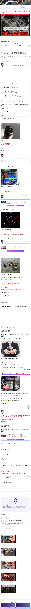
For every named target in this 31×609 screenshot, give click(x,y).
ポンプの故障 (5, 279)
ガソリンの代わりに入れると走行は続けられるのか (17, 241)
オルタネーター (9, 41)
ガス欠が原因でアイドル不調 (10, 91)
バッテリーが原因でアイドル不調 (10, 90)
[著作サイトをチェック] (15, 509)
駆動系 (13, 41)
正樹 (15, 503)
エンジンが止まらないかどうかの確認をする (12, 95)
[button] (29, 494)
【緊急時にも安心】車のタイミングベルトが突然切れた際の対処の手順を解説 (12, 523)
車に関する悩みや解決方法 (4, 41)
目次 (14, 84)
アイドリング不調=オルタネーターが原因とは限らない (11, 87)
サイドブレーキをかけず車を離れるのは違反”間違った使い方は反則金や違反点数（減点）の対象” (14, 517)
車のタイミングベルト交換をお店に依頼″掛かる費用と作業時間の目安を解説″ (11, 520)
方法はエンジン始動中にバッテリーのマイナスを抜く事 (13, 96)
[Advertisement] (15, 74)
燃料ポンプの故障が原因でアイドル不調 (11, 92)
